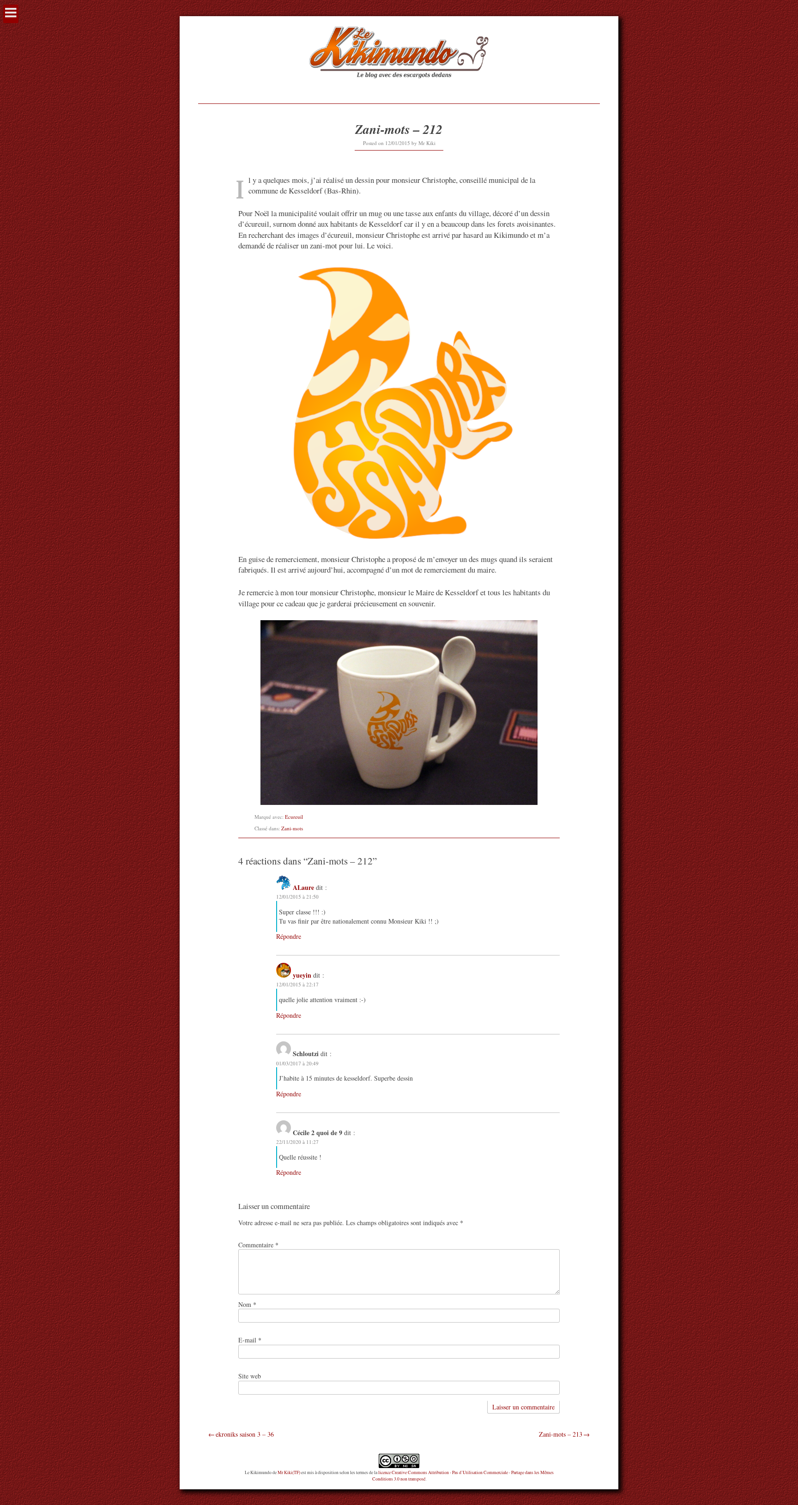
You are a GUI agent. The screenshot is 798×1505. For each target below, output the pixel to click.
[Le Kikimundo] (399, 89)
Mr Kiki (426, 142)
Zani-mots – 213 (560, 1434)
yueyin (302, 975)
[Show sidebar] (10, 14)
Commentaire (258, 1244)
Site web (249, 1376)
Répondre (288, 936)
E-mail (249, 1340)
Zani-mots (292, 828)
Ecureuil (294, 816)
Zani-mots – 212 (398, 129)
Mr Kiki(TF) (289, 1472)
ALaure (303, 887)
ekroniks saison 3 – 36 (245, 1434)
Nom (247, 1304)
